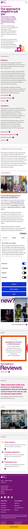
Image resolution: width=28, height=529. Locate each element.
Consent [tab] (5, 237)
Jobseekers (3, 505)
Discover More (4, 372)
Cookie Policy (3, 523)
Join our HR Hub (4, 95)
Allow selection (14, 289)
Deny (14, 294)
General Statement (17, 523)
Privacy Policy (3, 522)
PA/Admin (16, 503)
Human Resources (18, 507)
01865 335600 (8, 480)
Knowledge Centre (5, 510)
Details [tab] (14, 237)
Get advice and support (6, 98)
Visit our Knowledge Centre (18, 324)
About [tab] (23, 237)
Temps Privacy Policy (18, 522)
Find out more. (15, 92)
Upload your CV (4, 132)
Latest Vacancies (14, 527)
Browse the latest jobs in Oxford (8, 134)
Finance (16, 510)
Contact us (3, 101)
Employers (3, 503)
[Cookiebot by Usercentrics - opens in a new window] (20, 234)
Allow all (14, 284)
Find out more (20, 128)
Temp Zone (3, 507)
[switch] (24, 268)
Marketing (16, 505)
